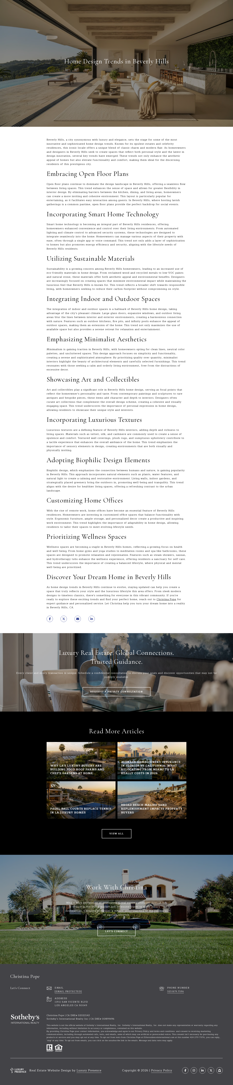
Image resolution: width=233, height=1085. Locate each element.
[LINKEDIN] (202, 1070)
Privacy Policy (161, 1070)
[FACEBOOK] (185, 1070)
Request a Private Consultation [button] (116, 691)
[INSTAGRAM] (194, 1070)
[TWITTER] (211, 1070)
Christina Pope (166, 599)
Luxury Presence (89, 1070)
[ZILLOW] (219, 1070)
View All (116, 833)
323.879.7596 (175, 991)
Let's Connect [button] (116, 931)
